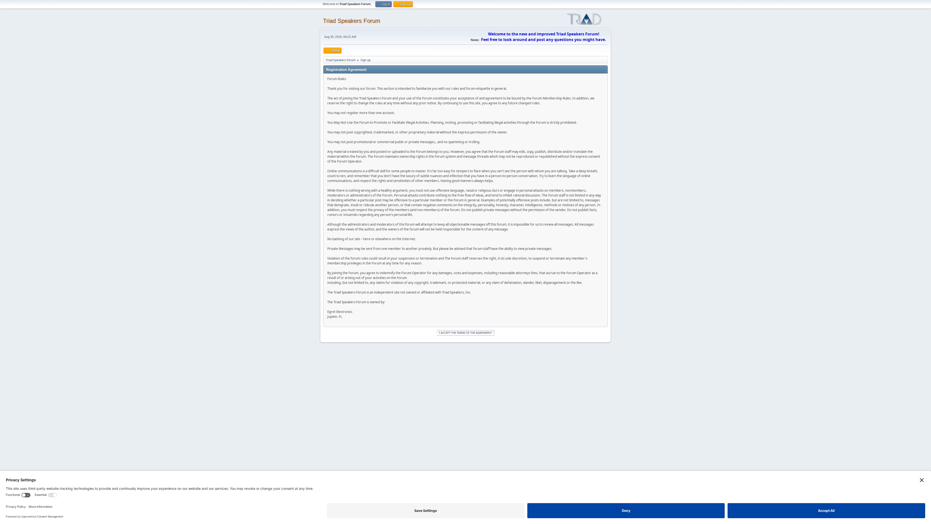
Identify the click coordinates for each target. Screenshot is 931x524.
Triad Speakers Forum (351, 20)
